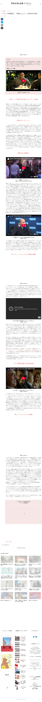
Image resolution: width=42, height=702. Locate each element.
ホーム (35, 682)
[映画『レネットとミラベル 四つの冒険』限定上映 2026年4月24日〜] (21, 559)
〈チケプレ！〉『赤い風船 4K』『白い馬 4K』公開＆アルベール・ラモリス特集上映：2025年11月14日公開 (7, 577)
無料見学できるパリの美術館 (35, 652)
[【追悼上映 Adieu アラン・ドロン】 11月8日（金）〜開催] (21, 583)
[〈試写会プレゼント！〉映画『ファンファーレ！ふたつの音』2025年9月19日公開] (21, 571)
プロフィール (35, 683)
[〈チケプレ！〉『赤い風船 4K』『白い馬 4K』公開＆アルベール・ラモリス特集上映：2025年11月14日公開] (7, 571)
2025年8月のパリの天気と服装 (23, 655)
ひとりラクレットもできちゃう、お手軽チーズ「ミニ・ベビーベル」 (23, 677)
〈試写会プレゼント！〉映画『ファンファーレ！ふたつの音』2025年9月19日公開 (21, 577)
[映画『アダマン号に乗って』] (35, 595)
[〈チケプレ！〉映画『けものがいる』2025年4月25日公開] (7, 583)
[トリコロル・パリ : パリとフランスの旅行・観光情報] (21, 4)
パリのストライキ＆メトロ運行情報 (35, 650)
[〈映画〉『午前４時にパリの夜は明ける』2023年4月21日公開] (21, 595)
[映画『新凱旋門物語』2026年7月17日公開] (7, 559)
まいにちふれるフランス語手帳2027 (23, 666)
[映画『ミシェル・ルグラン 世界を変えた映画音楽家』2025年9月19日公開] (35, 571)
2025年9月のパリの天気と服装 (23, 650)
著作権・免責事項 (35, 688)
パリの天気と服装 (35, 647)
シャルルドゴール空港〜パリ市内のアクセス (23, 671)
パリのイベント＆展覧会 (35, 664)
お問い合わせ (35, 685)
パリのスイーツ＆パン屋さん (35, 662)
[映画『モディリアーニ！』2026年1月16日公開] (35, 559)
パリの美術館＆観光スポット (35, 663)
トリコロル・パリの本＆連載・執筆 (35, 686)
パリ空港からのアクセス (35, 649)
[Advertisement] (23, 533)
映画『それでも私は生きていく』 (6, 600)
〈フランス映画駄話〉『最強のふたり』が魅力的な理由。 (20, 14)
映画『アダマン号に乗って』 (33, 600)
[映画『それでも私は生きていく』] (7, 595)
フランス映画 (9, 541)
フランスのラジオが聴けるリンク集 (23, 660)
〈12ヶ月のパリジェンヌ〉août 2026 (23, 687)
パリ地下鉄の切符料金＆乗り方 (35, 648)
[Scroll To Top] (39, 699)
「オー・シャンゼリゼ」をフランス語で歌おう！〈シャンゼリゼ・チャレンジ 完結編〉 (23, 639)
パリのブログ (35, 687)
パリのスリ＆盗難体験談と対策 (35, 653)
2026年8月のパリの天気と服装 (23, 645)
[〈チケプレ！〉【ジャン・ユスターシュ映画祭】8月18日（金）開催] (35, 583)
